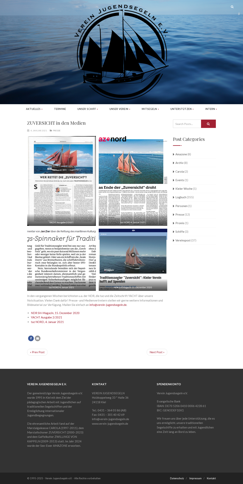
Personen (181, 206)
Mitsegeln (149, 108)
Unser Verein (119, 108)
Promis (179, 223)
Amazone (181, 154)
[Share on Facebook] (31, 338)
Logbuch (180, 197)
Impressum (195, 478)
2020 (76, 313)
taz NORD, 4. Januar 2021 (47, 322)
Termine (60, 108)
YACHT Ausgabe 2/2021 (46, 317)
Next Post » (157, 352)
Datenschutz (177, 478)
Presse (57, 130)
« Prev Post (37, 352)
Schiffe (179, 231)
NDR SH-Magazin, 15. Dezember (52, 313)
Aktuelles (33, 108)
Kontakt (211, 478)
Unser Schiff (86, 108)
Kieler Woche (184, 188)
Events (179, 180)
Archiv (179, 162)
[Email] (37, 338)
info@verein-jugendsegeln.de (108, 304)
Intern (210, 108)
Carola (179, 171)
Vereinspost (183, 240)
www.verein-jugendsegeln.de (110, 423)
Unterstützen (181, 108)
